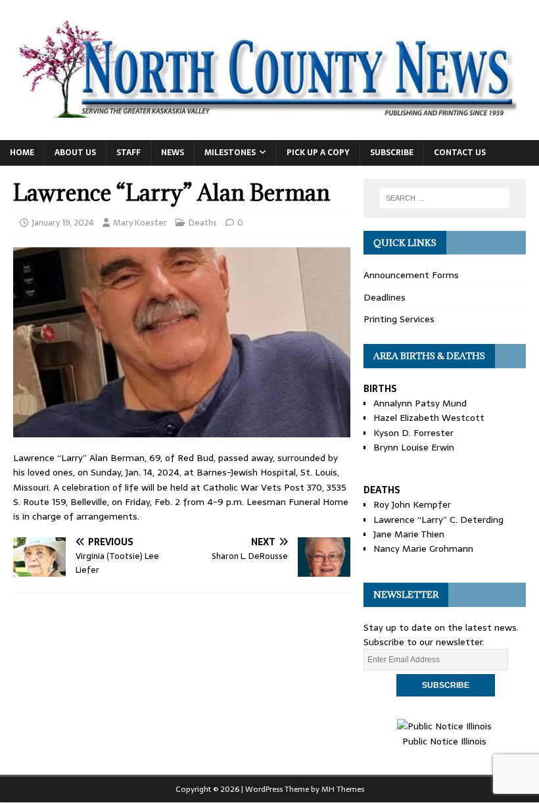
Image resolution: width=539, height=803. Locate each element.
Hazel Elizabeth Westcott (428, 417)
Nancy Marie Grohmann (423, 548)
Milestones (230, 152)
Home (22, 152)
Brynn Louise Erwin (413, 447)
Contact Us (460, 152)
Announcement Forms (411, 275)
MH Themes (342, 789)
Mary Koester (140, 223)
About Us (75, 152)
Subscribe (391, 152)
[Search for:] (444, 198)
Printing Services (398, 319)
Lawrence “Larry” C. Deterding (438, 519)
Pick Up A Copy (318, 152)
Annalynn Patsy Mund (420, 403)
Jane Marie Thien (408, 534)
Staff (128, 152)
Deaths (203, 223)
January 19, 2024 (63, 223)
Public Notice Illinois (444, 741)
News (172, 152)
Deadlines (384, 297)
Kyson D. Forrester (413, 433)
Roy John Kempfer (412, 504)
